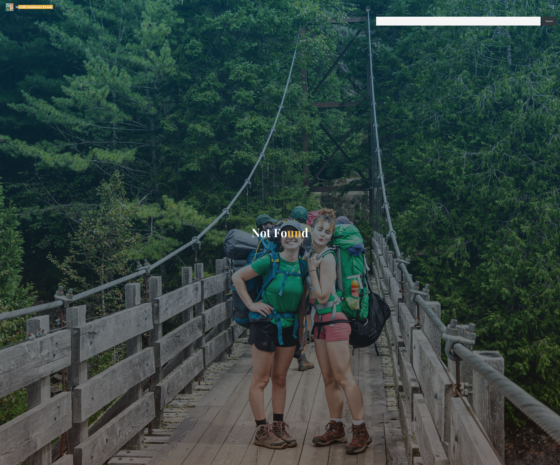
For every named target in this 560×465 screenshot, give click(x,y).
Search (379, 14)
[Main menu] (551, 7)
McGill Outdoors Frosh (33, 7)
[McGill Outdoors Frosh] (9, 6)
